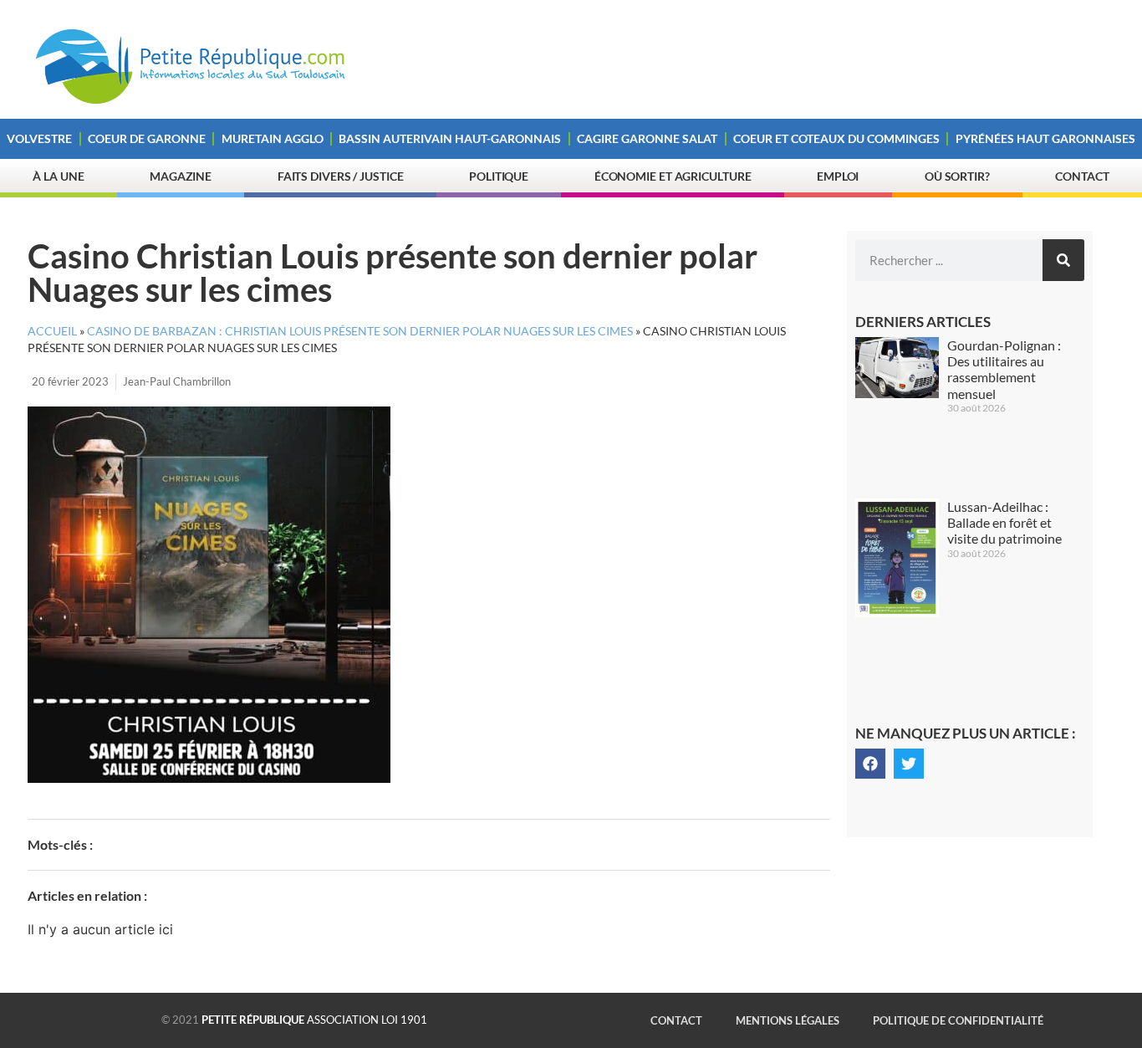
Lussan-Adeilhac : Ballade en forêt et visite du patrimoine (1004, 522)
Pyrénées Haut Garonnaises (1045, 138)
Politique (498, 176)
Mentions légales (787, 1020)
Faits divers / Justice (341, 176)
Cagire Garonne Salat (647, 138)
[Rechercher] (1063, 260)
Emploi (838, 176)
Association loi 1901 (314, 1019)
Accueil (52, 331)
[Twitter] (909, 764)
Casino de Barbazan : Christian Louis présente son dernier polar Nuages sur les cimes (360, 331)
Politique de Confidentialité (958, 1020)
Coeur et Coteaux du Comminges (836, 138)
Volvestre (39, 138)
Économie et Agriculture (673, 176)
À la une (58, 176)
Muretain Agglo (273, 138)
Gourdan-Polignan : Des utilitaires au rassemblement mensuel (1004, 369)
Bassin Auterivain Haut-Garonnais (450, 138)
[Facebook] (870, 764)
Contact (1082, 176)
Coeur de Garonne (147, 138)
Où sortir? (957, 176)
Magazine (181, 176)
